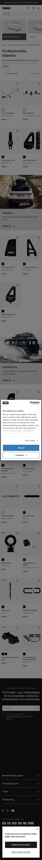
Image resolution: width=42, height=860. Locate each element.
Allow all (21, 448)
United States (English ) (21, 845)
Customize (20, 455)
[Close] (37, 829)
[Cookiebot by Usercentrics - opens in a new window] (29, 402)
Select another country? (21, 852)
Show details (30, 441)
